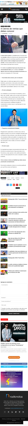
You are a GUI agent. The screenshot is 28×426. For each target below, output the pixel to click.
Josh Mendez (4, 33)
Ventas (9, 26)
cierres (8, 177)
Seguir (24, 366)
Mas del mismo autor (6, 195)
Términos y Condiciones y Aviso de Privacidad (11, 418)
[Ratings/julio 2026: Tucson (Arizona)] (4, 200)
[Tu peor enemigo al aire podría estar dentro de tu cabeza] (4, 213)
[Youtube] (23, 412)
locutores (2, 228)
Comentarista (3, 248)
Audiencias (3, 202)
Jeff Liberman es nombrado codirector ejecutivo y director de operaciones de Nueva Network (16, 220)
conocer (12, 177)
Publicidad (23, 418)
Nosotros (14, 420)
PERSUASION (3, 179)
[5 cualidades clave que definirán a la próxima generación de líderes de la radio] (4, 253)
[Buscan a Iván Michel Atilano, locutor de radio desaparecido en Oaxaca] (4, 226)
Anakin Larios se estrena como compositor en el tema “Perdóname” (12, 344)
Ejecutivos (17, 177)
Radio (6, 26)
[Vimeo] (19, 412)
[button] (26, 9)
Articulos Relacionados (6, 193)
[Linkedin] (12, 412)
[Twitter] (15, 412)
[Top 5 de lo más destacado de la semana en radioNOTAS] (4, 233)
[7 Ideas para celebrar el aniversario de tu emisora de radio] (4, 272)
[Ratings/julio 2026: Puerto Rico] (4, 259)
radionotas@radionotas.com (17, 408)
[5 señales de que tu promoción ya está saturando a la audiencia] (4, 207)
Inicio (2, 24)
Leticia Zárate (3, 346)
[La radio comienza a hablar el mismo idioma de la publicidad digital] (4, 266)
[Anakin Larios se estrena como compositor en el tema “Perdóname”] (14, 332)
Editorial (2, 26)
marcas (22, 177)
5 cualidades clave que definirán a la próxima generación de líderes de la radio (17, 253)
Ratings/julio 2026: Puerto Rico (16, 257)
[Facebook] (4, 412)
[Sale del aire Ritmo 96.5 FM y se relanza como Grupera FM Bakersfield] (4, 240)
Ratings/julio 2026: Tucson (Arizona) (17, 199)
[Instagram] (8, 412)
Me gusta (24, 363)
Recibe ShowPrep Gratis (14, 357)
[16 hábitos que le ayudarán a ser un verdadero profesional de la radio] (4, 246)
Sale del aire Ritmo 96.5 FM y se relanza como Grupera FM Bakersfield (16, 240)
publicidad (9, 179)
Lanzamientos (3, 341)
